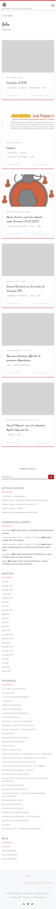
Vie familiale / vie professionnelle (21, 828)
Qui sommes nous (11, 804)
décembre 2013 (7, 646)
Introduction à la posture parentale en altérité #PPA (19, 512)
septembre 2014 (7, 638)
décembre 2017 (7, 586)
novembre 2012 (7, 651)
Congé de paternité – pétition (12, 508)
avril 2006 (5, 663)
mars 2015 (5, 626)
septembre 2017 (7, 598)
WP (20, 897)
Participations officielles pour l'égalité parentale (25, 779)
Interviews (8, 733)
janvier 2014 (6, 642)
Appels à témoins (11, 705)
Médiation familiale (13, 741)
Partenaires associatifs (15, 774)
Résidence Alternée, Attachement (21, 816)
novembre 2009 (7, 655)
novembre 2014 (7, 634)
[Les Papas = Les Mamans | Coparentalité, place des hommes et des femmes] (4, 4)
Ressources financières (15, 820)
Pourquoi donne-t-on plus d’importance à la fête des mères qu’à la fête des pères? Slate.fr (27, 547)
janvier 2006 (6, 671)
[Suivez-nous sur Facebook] (28, 904)
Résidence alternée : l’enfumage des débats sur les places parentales (25, 500)
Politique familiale (13, 785)
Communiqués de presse (15, 713)
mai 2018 (5, 581)
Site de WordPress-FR (9, 858)
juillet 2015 (6, 614)
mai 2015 (5, 622)
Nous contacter (11, 750)
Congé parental (11, 717)
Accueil (4, 15)
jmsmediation (13, 95)
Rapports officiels (12, 808)
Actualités (8, 693)
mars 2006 (5, 667)
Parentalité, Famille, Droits (18, 770)
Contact (11, 148)
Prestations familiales (15, 789)
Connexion (6, 846)
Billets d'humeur (11, 709)
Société (6, 824)
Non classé (8, 746)
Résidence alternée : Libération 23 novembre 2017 (19, 504)
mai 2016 (5, 606)
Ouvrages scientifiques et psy (19, 762)
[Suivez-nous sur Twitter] (32, 904)
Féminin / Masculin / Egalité (18, 725)
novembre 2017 (7, 590)
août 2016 (5, 602)
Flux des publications (9, 850)
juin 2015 (5, 618)
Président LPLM (14, 164)
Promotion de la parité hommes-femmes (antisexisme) (24, 794)
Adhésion (7, 701)
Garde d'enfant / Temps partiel (19, 729)
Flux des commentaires (10, 854)
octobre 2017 (6, 594)
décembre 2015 (7, 610)
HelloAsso (32, 468)
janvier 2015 (6, 630)
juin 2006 (5, 659)
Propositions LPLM (12, 800)
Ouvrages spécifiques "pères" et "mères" (24, 766)
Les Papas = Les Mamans (22, 893)
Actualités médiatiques (15, 697)
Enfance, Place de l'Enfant (17, 721)
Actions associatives (14, 689)
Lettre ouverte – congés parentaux (14, 496)
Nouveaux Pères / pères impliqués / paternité (27, 754)
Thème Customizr (40, 897)
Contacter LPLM (16, 83)
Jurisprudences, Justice (15, 737)
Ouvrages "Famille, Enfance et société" (24, 758)
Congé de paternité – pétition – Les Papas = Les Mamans (21, 537)
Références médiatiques (15, 812)
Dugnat (4, 561)
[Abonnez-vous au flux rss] (24, 904)
